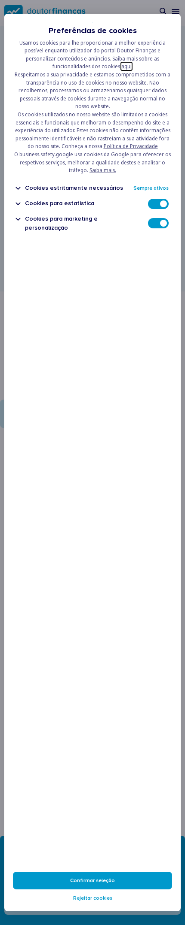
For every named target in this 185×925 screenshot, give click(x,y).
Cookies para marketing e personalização (61, 223)
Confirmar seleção (92, 880)
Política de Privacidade (131, 146)
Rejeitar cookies (92, 898)
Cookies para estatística (59, 203)
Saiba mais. (102, 170)
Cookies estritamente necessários (74, 187)
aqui (126, 66)
